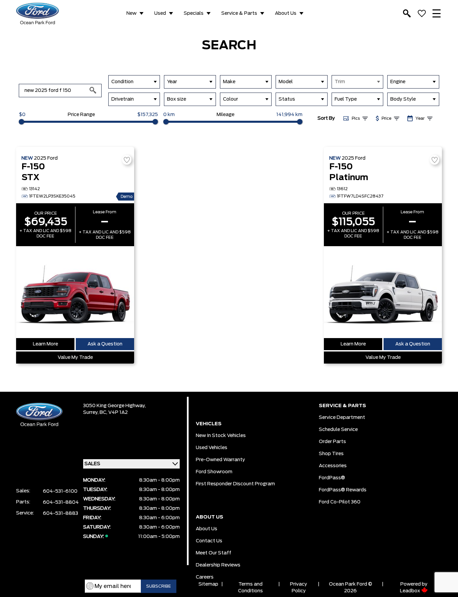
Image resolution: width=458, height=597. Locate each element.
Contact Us (209, 541)
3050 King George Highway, (114, 405)
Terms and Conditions (250, 587)
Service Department (342, 417)
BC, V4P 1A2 (114, 412)
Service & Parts (239, 13)
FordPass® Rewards (342, 490)
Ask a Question (105, 344)
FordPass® (332, 478)
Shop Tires (331, 453)
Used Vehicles (211, 447)
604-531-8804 (61, 502)
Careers (205, 577)
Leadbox (410, 591)
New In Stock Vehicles (221, 435)
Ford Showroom (214, 472)
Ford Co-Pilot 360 (339, 502)
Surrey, (91, 412)
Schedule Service (338, 429)
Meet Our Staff (213, 553)
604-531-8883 (60, 513)
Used (160, 13)
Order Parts (332, 441)
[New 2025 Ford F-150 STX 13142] (75, 292)
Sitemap (208, 584)
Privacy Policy (298, 587)
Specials (194, 13)
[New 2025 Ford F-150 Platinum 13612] (383, 292)
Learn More (45, 344)
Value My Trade (75, 357)
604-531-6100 (60, 491)
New (131, 13)
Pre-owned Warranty (220, 459)
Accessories (333, 466)
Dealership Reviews (218, 565)
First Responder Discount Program (235, 484)
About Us (285, 13)
